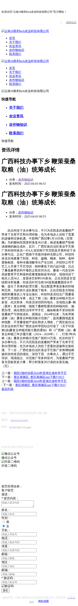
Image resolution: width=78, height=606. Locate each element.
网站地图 (43, 601)
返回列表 (8, 389)
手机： (6, 530)
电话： (6, 538)
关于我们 (15, 42)
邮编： (6, 570)
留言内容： (10, 498)
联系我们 (15, 54)
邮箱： (6, 554)
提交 (5, 590)
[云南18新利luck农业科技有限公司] (25, 31)
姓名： (6, 509)
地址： (6, 562)
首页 (12, 38)
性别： (6, 517)
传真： (6, 546)
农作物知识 (16, 50)
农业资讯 (15, 46)
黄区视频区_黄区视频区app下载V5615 (39, 377)
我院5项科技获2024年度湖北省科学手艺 (40, 373)
